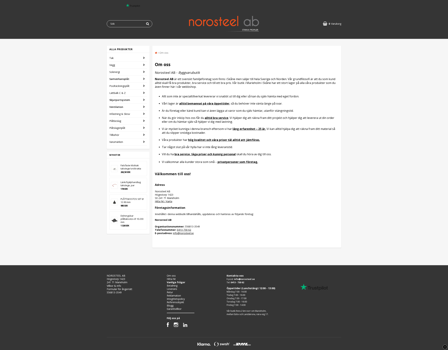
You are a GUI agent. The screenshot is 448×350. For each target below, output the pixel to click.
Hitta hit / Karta (163, 201)
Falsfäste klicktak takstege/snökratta (131, 167)
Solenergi (114, 72)
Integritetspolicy (176, 299)
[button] (332, 23)
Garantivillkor (174, 308)
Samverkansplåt (119, 79)
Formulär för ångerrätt (119, 289)
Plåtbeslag (115, 121)
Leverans (172, 289)
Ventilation (116, 107)
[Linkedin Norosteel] (185, 326)
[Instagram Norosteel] (176, 326)
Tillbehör (114, 135)
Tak (111, 58)
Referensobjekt (175, 302)
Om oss (163, 52)
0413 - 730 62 (237, 282)
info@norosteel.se (183, 233)
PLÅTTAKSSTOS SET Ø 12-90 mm (132, 200)
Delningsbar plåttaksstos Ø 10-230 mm (132, 219)
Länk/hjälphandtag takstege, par (131, 184)
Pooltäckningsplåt (119, 86)
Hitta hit (171, 279)
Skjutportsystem (119, 100)
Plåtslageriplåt (117, 128)
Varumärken (116, 142)
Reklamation (174, 295)
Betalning (172, 285)
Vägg (112, 65)
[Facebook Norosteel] (168, 326)
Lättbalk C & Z (117, 93)
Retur (170, 292)
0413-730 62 (184, 229)
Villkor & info (114, 285)
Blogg (170, 305)
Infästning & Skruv (119, 114)
